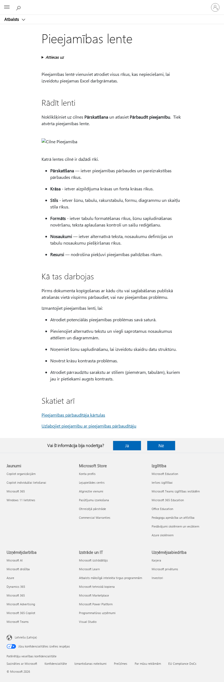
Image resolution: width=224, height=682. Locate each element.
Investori (157, 578)
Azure (10, 578)
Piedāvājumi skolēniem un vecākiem (175, 526)
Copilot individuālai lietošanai (26, 482)
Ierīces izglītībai (162, 482)
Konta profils (87, 474)
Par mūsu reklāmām (148, 663)
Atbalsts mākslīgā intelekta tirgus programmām (110, 578)
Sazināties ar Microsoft (22, 663)
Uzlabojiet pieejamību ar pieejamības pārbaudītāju (89, 426)
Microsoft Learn (89, 569)
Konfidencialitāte (56, 663)
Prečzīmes (120, 663)
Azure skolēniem (162, 535)
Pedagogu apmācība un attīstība (173, 517)
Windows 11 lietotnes (21, 500)
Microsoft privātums (165, 569)
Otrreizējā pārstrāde (92, 509)
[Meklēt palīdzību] (19, 7)
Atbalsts (12, 19)
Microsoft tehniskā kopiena (97, 586)
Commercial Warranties (94, 517)
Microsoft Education (165, 474)
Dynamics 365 (16, 586)
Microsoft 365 (16, 491)
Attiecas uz (55, 57)
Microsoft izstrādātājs (93, 560)
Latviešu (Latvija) (26, 637)
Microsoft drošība (18, 569)
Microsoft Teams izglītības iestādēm (176, 491)
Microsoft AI (15, 560)
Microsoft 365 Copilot (21, 613)
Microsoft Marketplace (94, 595)
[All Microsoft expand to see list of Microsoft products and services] (6, 7)
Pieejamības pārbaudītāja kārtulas (73, 415)
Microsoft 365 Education (168, 500)
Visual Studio (87, 622)
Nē (161, 445)
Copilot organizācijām (21, 474)
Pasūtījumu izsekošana (94, 500)
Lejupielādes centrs (92, 482)
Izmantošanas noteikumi (90, 663)
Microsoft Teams (18, 622)
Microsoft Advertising (21, 604)
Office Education (162, 509)
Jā (127, 445)
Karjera (156, 560)
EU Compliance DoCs (182, 663)
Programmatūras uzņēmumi (97, 613)
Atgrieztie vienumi (91, 491)
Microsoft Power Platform (96, 604)
